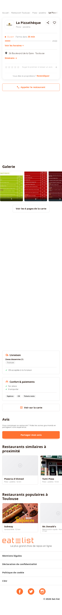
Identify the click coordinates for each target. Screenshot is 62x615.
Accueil (5, 13)
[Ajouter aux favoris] (54, 22)
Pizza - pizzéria (39, 13)
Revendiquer (43, 76)
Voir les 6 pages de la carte (31, 208)
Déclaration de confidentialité (19, 564)
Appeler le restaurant (33, 87)
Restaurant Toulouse (20, 13)
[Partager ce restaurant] (48, 22)
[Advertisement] (31, 127)
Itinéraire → (11, 58)
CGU (4, 580)
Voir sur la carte (33, 407)
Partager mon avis (31, 435)
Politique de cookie (13, 572)
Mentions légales (12, 555)
